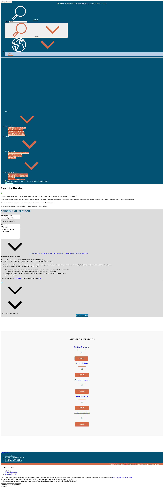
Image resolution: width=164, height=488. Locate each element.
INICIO (7, 111)
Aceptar (4, 484)
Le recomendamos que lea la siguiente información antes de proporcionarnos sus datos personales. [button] (58, 253)
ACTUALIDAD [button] (10, 151)
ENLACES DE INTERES (16, 179)
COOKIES (4, 486)
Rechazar (17, 484)
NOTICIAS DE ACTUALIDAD (18, 153)
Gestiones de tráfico (82, 413)
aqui (39, 278)
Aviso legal (8, 471)
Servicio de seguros (82, 380)
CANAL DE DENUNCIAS (13, 461)
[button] (21, 19)
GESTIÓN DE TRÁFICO (16, 133)
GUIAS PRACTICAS (15, 154)
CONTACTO (9, 183)
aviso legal (18, 278)
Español (10, 55)
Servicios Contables (81, 347)
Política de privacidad (11, 472)
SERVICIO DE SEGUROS (16, 135)
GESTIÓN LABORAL (15, 129)
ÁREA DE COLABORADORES (37, 181)
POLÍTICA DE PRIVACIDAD (14, 457)
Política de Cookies (10, 474)
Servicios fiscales (82, 396)
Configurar (10, 484)
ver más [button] (81, 358)
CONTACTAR (82, 316)
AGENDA (11, 178)
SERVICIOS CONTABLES (17, 128)
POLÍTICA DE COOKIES (13, 459)
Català (10, 53)
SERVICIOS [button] (9, 126)
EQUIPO (7, 136)
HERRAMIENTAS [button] (11, 172)
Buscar (7, 21)
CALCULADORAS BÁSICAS (18, 174)
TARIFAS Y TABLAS (15, 156)
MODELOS (12, 158)
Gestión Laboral (82, 363)
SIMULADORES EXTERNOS (18, 176)
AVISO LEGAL (10, 456)
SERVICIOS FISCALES (16, 131)
